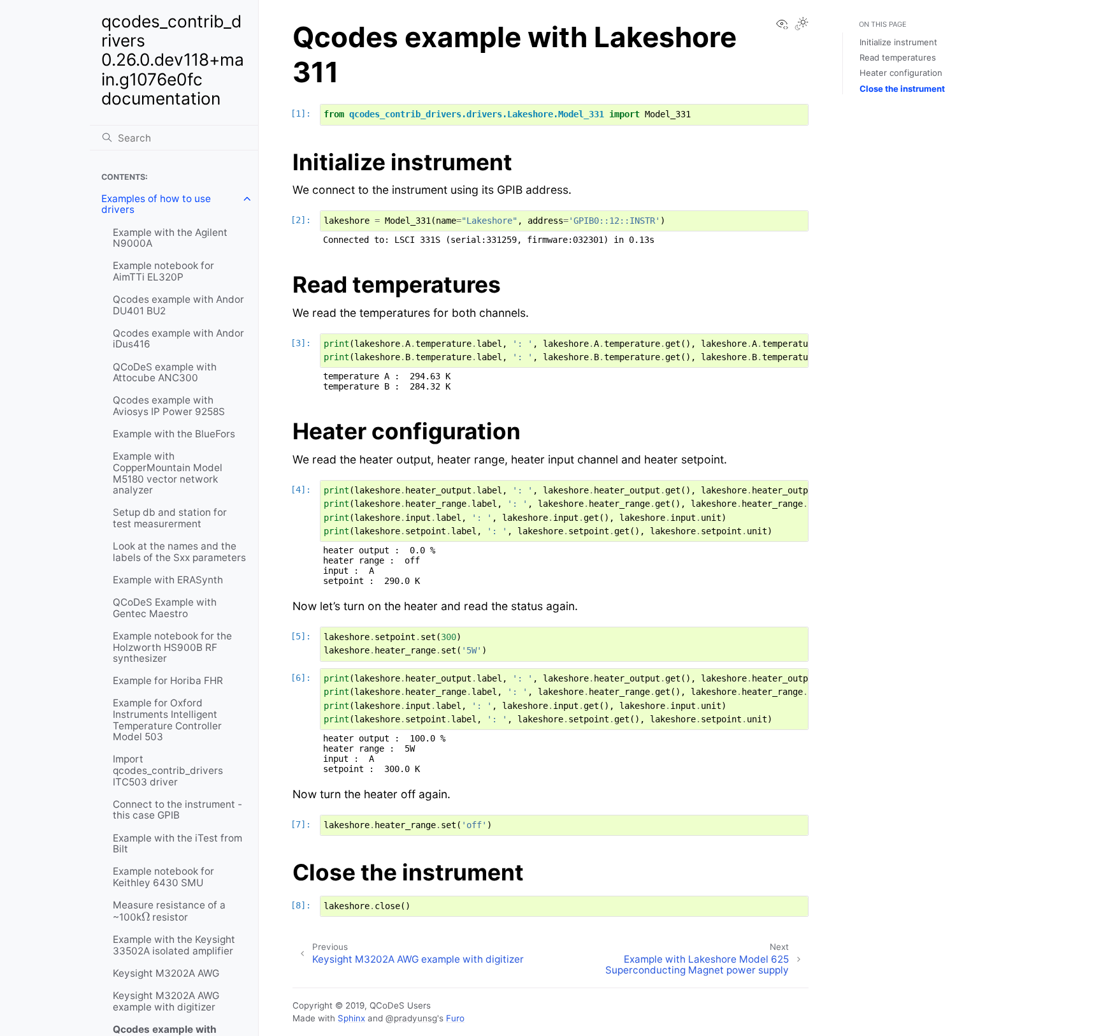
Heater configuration (901, 73)
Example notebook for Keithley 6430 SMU (163, 877)
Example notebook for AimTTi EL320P (163, 271)
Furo (455, 1018)
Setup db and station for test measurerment (170, 518)
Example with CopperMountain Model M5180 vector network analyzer (167, 473)
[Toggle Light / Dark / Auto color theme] (802, 25)
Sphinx (351, 1018)
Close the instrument (902, 89)
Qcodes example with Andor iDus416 (178, 339)
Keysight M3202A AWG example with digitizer (166, 1001)
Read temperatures (898, 57)
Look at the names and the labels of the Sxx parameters (179, 552)
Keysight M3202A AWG (166, 973)
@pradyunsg (411, 1018)
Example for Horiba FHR (168, 681)
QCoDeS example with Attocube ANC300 (165, 372)
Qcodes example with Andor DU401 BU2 (178, 305)
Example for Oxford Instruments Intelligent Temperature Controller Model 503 (167, 720)
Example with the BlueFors (174, 434)
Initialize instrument (898, 42)
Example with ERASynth (168, 580)
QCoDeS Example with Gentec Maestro (165, 608)
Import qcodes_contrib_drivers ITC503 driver (168, 770)
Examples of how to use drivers (156, 204)
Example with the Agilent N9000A (170, 238)
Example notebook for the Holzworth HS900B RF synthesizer (172, 647)
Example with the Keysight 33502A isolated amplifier (174, 945)
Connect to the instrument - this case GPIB (177, 810)
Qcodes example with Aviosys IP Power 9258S (169, 406)
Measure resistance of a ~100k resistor (169, 913)
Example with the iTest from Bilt (177, 844)
